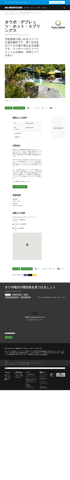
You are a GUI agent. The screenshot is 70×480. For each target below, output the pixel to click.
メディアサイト (43, 374)
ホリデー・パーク (17, 294)
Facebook (8, 377)
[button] (26, 7)
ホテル (25, 294)
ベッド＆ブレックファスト (12, 297)
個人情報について (30, 386)
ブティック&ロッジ (25, 297)
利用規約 (28, 384)
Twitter (8, 374)
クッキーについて (30, 388)
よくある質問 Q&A (30, 374)
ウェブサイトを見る (19, 108)
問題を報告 (18, 377)
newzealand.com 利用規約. (41, 354)
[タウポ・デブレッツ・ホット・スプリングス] (58, 24)
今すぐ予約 (8, 108)
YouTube (8, 379)
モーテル (8, 294)
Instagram (8, 376)
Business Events (43, 381)
